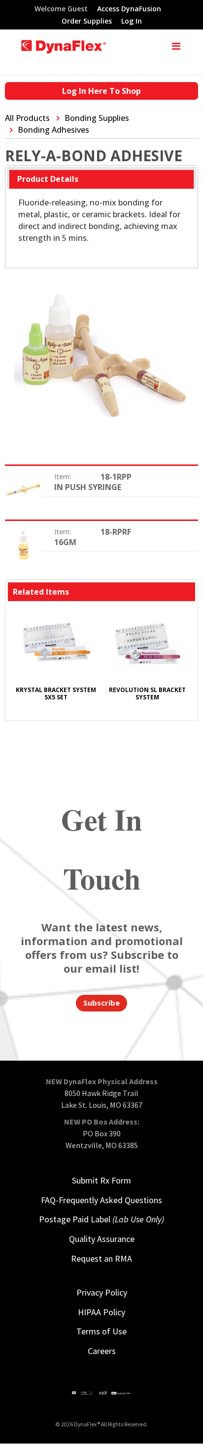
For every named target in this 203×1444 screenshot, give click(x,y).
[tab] (101, 179)
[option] (56, 659)
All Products (27, 118)
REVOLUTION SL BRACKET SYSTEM (147, 693)
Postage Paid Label (101, 1219)
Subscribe (101, 1003)
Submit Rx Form (101, 1180)
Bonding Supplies (97, 118)
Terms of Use (101, 1331)
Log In (131, 22)
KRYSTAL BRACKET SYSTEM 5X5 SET (56, 693)
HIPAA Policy (101, 1312)
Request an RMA (101, 1258)
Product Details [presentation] (47, 178)
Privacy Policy (101, 1292)
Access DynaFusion (129, 9)
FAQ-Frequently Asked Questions (101, 1200)
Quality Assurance (102, 1238)
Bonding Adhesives (53, 129)
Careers (102, 1351)
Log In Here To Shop (101, 91)
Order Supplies (87, 22)
